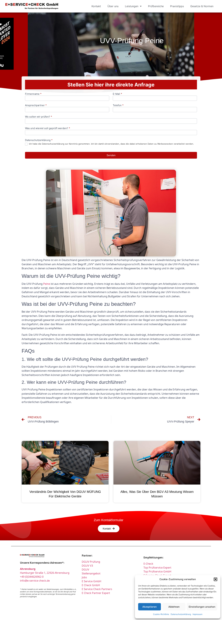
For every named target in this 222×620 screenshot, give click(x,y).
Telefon (118, 105)
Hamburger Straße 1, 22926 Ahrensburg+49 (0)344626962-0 (44, 572)
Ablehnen (174, 606)
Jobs (84, 577)
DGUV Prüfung (91, 562)
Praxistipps (177, 6)
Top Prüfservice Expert (157, 567)
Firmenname (33, 94)
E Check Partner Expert (96, 593)
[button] (215, 579)
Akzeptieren (149, 606)
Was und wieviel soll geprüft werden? (47, 128)
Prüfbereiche (156, 6)
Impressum (197, 614)
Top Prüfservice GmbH (157, 571)
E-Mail (117, 94)
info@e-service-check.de (35, 580)
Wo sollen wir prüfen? (38, 116)
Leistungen (131, 6)
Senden (111, 155)
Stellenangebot (91, 573)
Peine (46, 284)
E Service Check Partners (97, 589)
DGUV (85, 569)
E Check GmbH (91, 585)
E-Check (148, 563)
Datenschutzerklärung (181, 614)
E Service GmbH (91, 581)
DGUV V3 (87, 565)
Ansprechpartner (36, 105)
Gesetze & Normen (201, 6)
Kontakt (96, 6)
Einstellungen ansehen (202, 606)
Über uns (112, 6)
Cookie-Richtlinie (161, 614)
